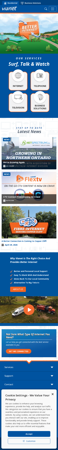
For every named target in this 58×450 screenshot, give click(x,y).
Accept (29, 434)
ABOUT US (18, 289)
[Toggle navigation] (52, 9)
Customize (30, 441)
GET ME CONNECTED (18, 351)
